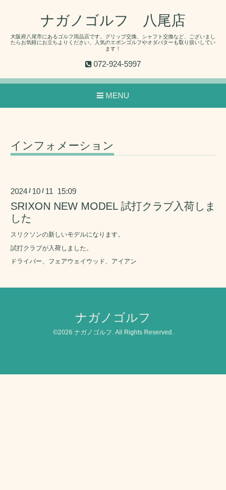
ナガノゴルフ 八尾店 (113, 20)
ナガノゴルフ (113, 317)
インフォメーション (62, 145)
